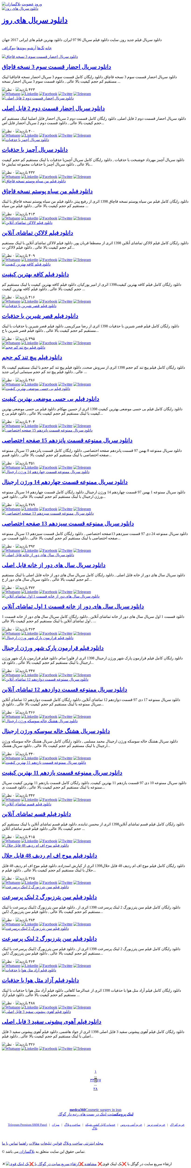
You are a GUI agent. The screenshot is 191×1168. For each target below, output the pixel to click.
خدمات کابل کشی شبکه (100, 1124)
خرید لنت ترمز (156, 1124)
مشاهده (91, 1164)
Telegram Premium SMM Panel (27, 1124)
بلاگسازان (27, 1152)
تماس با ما (10, 1143)
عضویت (28, 4)
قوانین (57, 1143)
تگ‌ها (40, 48)
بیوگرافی (9, 48)
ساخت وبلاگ (72, 1124)
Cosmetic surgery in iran (95, 1110)
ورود (38, 4)
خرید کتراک (177, 1124)
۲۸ (95, 1089)
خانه (48, 48)
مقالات (34, 1143)
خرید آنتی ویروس (131, 1124)
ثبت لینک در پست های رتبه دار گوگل (95, 1114)
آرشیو (31, 48)
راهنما (23, 1143)
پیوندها (21, 48)
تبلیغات (46, 1143)
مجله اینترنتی (93, 1143)
